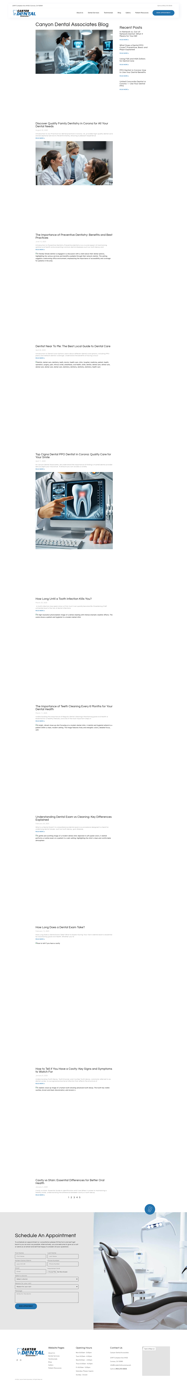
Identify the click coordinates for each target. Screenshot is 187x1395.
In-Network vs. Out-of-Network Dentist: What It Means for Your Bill (131, 34)
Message (18, 1291)
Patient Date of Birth (23, 1260)
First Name (19, 1253)
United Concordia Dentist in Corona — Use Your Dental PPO (133, 84)
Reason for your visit (23, 1283)
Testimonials (108, 13)
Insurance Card (54, 1268)
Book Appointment (26, 1306)
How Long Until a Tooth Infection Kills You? (64, 598)
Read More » (40, 138)
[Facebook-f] (17, 1360)
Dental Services (93, 13)
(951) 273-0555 (121, 1369)
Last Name (52, 1253)
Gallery (128, 13)
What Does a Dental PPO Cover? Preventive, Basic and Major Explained (134, 47)
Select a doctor (21, 1275)
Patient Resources (142, 13)
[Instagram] (20, 1360)
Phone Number (53, 1260)
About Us (80, 13)
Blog (119, 13)
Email (17, 1268)
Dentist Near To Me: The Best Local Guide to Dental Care (73, 346)
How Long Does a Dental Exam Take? (60, 927)
